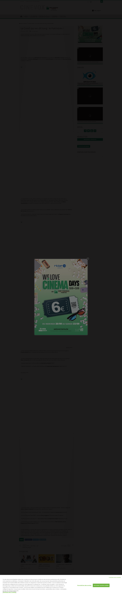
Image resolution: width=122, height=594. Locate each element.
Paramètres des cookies (84, 585)
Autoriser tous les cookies (101, 585)
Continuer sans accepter (115, 577)
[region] (61, 584)
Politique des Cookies (9, 592)
